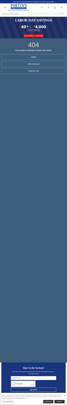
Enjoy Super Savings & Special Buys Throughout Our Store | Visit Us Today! (33, 2)
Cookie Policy (21, 398)
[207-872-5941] (55, 8)
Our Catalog (33, 64)
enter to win (39, 35)
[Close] (64, 395)
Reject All (59, 401)
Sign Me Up (33, 390)
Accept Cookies (48, 401)
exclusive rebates (29, 35)
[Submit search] (63, 13)
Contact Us (33, 71)
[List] (42, 8)
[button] (5, 8)
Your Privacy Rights (7, 401)
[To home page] (18, 7)
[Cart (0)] (61, 8)
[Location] (48, 8)
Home (33, 57)
